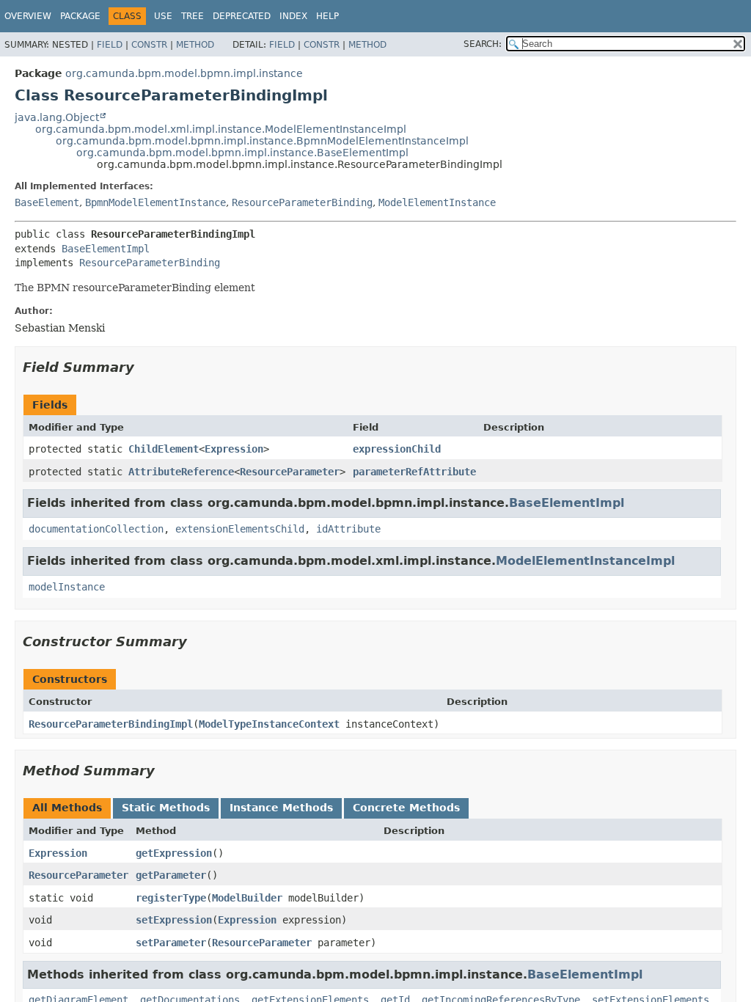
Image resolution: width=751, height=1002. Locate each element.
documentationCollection (96, 529)
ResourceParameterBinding (302, 202)
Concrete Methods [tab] (406, 807)
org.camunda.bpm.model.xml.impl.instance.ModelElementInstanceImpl (220, 129)
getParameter (171, 875)
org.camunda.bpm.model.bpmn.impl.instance (184, 73)
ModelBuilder (247, 898)
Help (327, 16)
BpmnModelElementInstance (155, 202)
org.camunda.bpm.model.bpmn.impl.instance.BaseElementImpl (242, 152)
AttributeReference (181, 472)
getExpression (174, 853)
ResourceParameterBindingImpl (111, 724)
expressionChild (397, 449)
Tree (192, 16)
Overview (27, 16)
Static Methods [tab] (166, 807)
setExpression (174, 920)
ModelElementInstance (437, 202)
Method (195, 45)
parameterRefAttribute (414, 472)
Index (293, 16)
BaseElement (47, 202)
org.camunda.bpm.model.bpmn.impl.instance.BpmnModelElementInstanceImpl (262, 141)
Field (109, 45)
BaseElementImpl (106, 249)
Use (163, 16)
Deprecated (242, 16)
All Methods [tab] (67, 807)
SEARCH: (483, 44)
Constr (149, 45)
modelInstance (67, 587)
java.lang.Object (57, 117)
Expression (234, 449)
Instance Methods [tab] (281, 807)
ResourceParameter (290, 472)
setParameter (171, 942)
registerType (171, 898)
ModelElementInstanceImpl (585, 561)
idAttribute (348, 529)
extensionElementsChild (239, 529)
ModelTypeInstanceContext (269, 724)
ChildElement (163, 449)
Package (80, 16)
